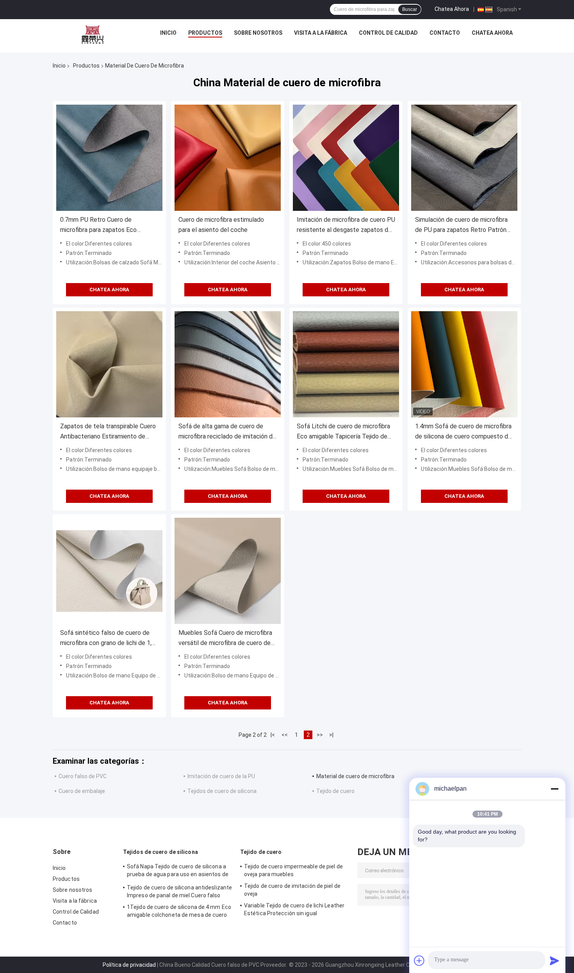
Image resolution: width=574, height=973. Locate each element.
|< (273, 735)
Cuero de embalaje (82, 791)
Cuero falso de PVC (83, 776)
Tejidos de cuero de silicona (222, 791)
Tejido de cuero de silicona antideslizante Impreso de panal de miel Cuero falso (179, 891)
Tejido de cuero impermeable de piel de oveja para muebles (293, 870)
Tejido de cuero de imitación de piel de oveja (292, 890)
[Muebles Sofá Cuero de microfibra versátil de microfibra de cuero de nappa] (228, 571)
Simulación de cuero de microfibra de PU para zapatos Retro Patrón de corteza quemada (461, 225)
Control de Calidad (388, 33)
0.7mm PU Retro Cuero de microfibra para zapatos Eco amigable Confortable (98, 225)
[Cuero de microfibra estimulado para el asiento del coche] (228, 158)
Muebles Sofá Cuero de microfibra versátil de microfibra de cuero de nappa (225, 638)
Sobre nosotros (258, 33)
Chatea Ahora (452, 9)
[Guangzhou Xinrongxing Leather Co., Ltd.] (92, 34)
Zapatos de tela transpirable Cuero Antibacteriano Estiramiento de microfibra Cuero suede (108, 432)
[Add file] (419, 960)
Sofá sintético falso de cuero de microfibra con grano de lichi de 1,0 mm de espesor (107, 638)
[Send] (554, 960)
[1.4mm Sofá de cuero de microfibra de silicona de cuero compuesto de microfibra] (464, 364)
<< (285, 735)
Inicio (168, 33)
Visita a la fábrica (320, 33)
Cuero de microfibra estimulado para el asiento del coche (221, 224)
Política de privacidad (129, 965)
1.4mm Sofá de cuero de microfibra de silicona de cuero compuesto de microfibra (463, 432)
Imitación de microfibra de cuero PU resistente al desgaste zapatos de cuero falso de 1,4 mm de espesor (346, 225)
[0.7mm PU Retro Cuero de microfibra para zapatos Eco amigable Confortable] (109, 158)
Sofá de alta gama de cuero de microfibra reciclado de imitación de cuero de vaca (227, 432)
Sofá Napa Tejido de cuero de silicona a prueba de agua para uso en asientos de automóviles (177, 871)
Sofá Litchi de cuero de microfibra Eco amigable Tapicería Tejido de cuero (343, 432)
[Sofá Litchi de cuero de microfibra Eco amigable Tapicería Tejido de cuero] (346, 364)
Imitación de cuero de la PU (221, 776)
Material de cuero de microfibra (355, 776)
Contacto (445, 33)
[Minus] (554, 788)
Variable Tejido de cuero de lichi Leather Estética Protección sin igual (294, 909)
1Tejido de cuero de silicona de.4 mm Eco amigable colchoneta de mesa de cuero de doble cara (179, 912)
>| (331, 735)
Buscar (409, 9)
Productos (205, 33)
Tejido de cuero (335, 791)
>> (320, 735)
